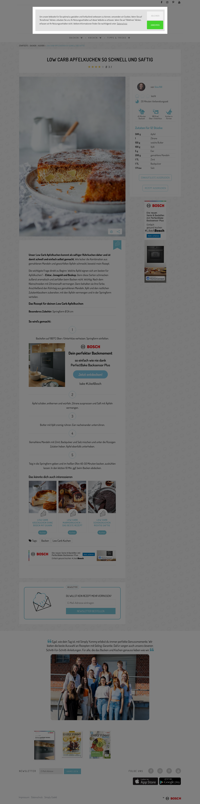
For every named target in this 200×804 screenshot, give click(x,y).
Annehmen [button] (155, 25)
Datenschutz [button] (122, 23)
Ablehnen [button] (155, 15)
